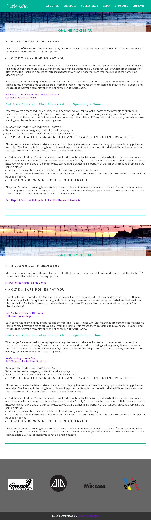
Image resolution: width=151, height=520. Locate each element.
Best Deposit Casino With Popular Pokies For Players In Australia (42, 200)
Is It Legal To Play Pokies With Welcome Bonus (32, 94)
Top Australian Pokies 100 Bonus (24, 313)
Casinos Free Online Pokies (20, 97)
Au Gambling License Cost (20, 358)
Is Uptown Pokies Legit (18, 316)
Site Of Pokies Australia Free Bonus (25, 282)
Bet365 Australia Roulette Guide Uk (26, 361)
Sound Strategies (88, 515)
